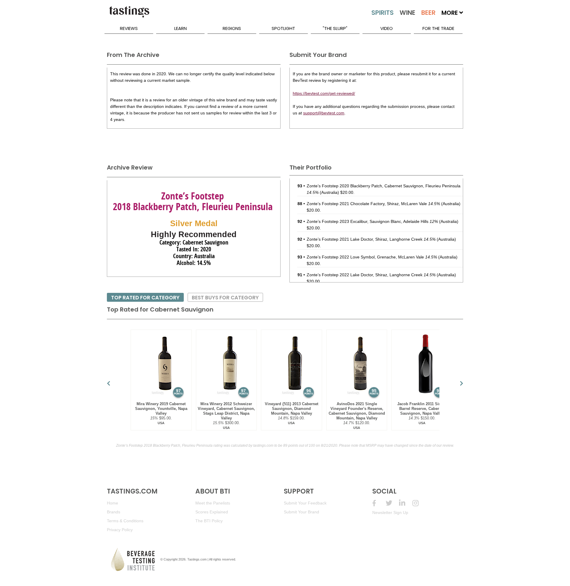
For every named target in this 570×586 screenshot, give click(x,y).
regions (232, 28)
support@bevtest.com (323, 113)
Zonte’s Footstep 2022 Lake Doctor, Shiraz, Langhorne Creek (371, 274)
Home (112, 503)
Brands (113, 512)
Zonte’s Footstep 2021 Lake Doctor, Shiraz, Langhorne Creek (371, 239)
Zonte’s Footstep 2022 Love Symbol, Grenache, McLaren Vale (372, 257)
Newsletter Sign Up (390, 512)
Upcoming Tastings (419, 503)
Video (386, 28)
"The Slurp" (335, 28)
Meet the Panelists (212, 503)
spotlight (283, 28)
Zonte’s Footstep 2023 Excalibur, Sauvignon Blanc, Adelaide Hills (372, 221)
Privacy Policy (120, 529)
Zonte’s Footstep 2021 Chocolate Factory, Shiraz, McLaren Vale (373, 203)
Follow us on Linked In (405, 503)
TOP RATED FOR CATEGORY (145, 297)
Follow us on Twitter (392, 503)
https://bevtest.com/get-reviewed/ (324, 93)
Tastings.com (197, 559)
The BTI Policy (209, 520)
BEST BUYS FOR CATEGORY (225, 297)
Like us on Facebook (379, 503)
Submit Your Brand (301, 512)
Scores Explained (211, 512)
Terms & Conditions (125, 520)
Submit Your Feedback (305, 503)
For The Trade (438, 28)
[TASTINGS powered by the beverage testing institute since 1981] (129, 15)
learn (180, 28)
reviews (129, 28)
